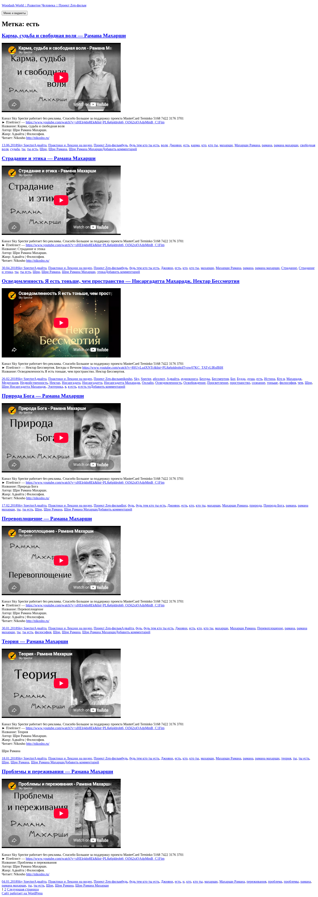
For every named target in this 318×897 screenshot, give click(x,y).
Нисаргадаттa (92, 383)
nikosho (126, 379)
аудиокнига (189, 379)
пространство (240, 383)
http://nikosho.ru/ (37, 138)
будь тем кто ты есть (144, 145)
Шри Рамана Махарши (85, 149)
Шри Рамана (57, 149)
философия (287, 383)
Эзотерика (55, 386)
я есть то (84, 386)
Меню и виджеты (14, 13)
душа (251, 379)
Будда (241, 379)
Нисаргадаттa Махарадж (122, 383)
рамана (267, 145)
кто (203, 145)
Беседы (204, 379)
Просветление (217, 383)
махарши (226, 145)
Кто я (281, 379)
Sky (136, 379)
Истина (269, 379)
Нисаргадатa (71, 383)
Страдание (289, 268)
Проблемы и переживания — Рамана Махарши (57, 771)
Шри (43, 149)
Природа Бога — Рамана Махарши (43, 396)
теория (286, 758)
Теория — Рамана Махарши (35, 641)
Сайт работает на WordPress (22, 893)
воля (164, 145)
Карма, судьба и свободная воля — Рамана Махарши (64, 35)
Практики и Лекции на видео (70, 145)
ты (23, 149)
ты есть (32, 149)
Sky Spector (25, 145)
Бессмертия (220, 379)
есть (186, 145)
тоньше (272, 383)
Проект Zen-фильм (107, 145)
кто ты (213, 145)
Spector (146, 379)
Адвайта (40, 145)
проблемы (291, 881)
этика (101, 272)
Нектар (55, 383)
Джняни (175, 145)
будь (124, 145)
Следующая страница (23, 889)
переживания (256, 881)
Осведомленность (168, 383)
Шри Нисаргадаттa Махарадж (24, 386)
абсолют (159, 379)
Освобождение (194, 383)
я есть (72, 386)
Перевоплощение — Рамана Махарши (47, 518)
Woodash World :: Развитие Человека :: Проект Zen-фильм (44, 5)
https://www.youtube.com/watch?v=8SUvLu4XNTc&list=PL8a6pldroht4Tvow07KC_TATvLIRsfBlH (152, 367)
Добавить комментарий (119, 149)
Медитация (10, 383)
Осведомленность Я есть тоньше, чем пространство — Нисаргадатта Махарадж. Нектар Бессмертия (120, 281)
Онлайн (148, 383)
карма (195, 145)
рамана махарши (286, 145)
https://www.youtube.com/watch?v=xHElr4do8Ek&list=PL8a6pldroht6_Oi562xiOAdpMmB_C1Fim (95, 122)
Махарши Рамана (247, 145)
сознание (258, 383)
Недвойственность (34, 383)
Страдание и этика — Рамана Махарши (49, 158)
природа (255, 505)
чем (300, 383)
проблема (275, 881)
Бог (232, 379)
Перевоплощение (270, 628)
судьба (15, 149)
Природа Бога (273, 505)
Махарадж (294, 379)
